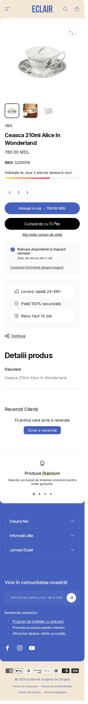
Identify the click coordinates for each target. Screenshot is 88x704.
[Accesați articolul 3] (48, 110)
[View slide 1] (34, 494)
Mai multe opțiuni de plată (42, 235)
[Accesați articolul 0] (12, 110)
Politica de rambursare (25, 686)
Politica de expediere (55, 692)
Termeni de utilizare (29, 692)
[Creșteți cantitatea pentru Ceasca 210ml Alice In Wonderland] (27, 192)
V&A (8, 125)
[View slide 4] (51, 494)
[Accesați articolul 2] (30, 110)
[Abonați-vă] (71, 597)
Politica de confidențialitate (56, 686)
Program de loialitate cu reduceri (38, 621)
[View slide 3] (45, 494)
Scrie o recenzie (42, 430)
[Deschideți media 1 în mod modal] (71, 32)
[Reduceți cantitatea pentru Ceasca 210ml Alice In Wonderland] (10, 192)
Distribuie (18, 336)
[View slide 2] (39, 494)
